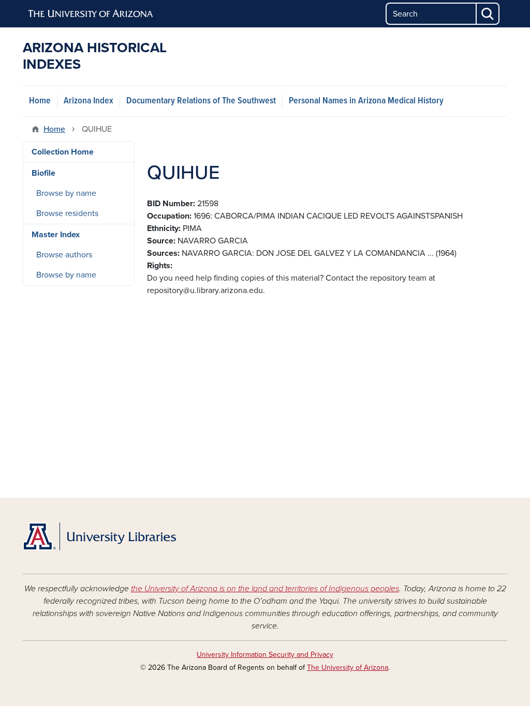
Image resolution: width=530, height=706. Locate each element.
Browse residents (67, 213)
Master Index (56, 234)
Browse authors (64, 255)
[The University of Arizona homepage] (91, 14)
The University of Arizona (347, 667)
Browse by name (66, 193)
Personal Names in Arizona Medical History (366, 101)
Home (40, 101)
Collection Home (63, 152)
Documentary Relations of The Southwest (201, 101)
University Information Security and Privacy (265, 654)
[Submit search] (488, 14)
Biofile (43, 173)
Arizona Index (88, 101)
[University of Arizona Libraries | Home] (99, 536)
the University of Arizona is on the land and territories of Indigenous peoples (265, 589)
